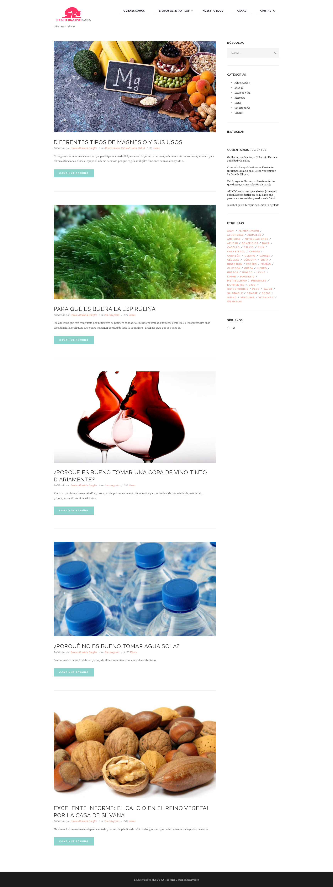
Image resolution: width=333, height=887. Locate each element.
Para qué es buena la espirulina (105, 309)
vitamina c (266, 297)
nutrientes (236, 285)
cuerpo (250, 256)
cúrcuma (249, 260)
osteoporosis (237, 289)
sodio (266, 293)
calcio (249, 247)
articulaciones (256, 239)
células (233, 260)
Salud (141, 148)
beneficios (250, 243)
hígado (247, 272)
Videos (238, 112)
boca (266, 243)
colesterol (236, 251)
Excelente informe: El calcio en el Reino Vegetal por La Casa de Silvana (251, 171)
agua (231, 230)
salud (267, 289)
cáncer (264, 256)
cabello (233, 247)
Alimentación (112, 148)
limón (231, 276)
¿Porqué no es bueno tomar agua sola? (116, 646)
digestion (234, 264)
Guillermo (233, 157)
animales (254, 235)
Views (154, 148)
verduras (247, 297)
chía (261, 247)
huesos (232, 272)
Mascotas (240, 97)
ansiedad (234, 239)
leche (260, 272)
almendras (235, 235)
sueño (232, 297)
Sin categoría (111, 315)
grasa (248, 268)
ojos (252, 285)
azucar (232, 243)
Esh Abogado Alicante (240, 181)
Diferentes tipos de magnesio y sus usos (118, 142)
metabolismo (237, 280)
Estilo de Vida (129, 148)
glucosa (233, 268)
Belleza (239, 87)
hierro (262, 268)
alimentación (249, 230)
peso (255, 289)
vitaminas (234, 301)
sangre (252, 293)
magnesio (247, 276)
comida (254, 251)
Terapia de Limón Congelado (262, 205)
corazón (233, 256)
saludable (235, 293)
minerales (258, 280)
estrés (251, 264)
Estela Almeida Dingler (84, 148)
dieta (264, 260)
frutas (266, 264)
